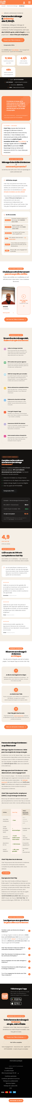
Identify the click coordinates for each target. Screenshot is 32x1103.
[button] (29, 2)
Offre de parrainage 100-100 (9, 1073)
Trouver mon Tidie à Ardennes (12, 40)
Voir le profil (6, 312)
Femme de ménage (12, 6)
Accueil (3, 6)
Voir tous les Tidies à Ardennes (15, 319)
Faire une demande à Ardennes (15, 727)
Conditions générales (10, 1076)
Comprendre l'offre (9, 45)
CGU (10, 1088)
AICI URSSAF (15, 50)
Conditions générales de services (11, 1078)
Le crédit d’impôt (9, 1070)
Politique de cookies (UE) (10, 1085)
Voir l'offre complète (16, 1042)
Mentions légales (10, 1083)
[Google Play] (16, 999)
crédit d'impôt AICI (19, 716)
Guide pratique (9, 1068)
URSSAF (13, 939)
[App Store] (16, 1003)
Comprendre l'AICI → (9, 491)
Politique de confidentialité (10, 1081)
